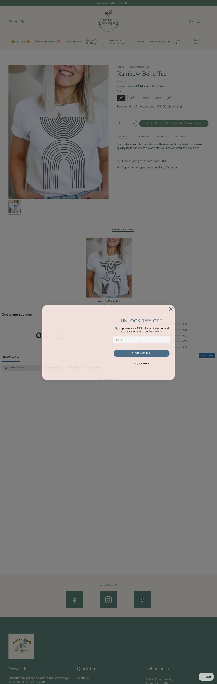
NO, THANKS (142, 363)
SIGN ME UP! (141, 352)
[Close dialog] (171, 302)
